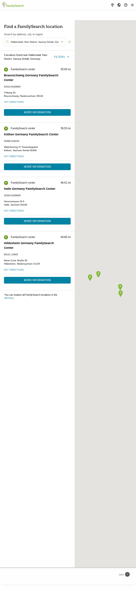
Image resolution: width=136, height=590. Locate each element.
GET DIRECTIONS (14, 102)
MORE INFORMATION (37, 112)
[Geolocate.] (69, 42)
